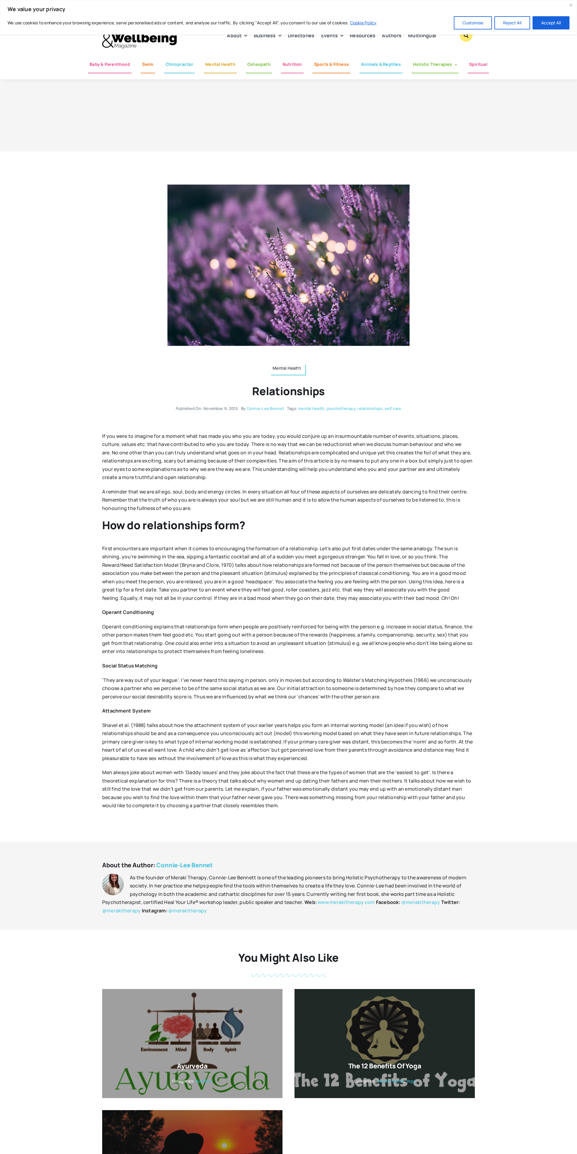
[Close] (570, 5)
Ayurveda (192, 1065)
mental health (311, 408)
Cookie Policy (363, 23)
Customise (473, 23)
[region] (288, 17)
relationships (369, 408)
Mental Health (390, 1081)
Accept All (551, 23)
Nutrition (204, 1081)
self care (393, 408)
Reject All (512, 23)
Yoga (410, 1081)
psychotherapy (341, 408)
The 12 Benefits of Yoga (384, 1065)
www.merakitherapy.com (346, 902)
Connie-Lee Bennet (265, 408)
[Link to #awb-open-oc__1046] (466, 35)
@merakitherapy (420, 902)
